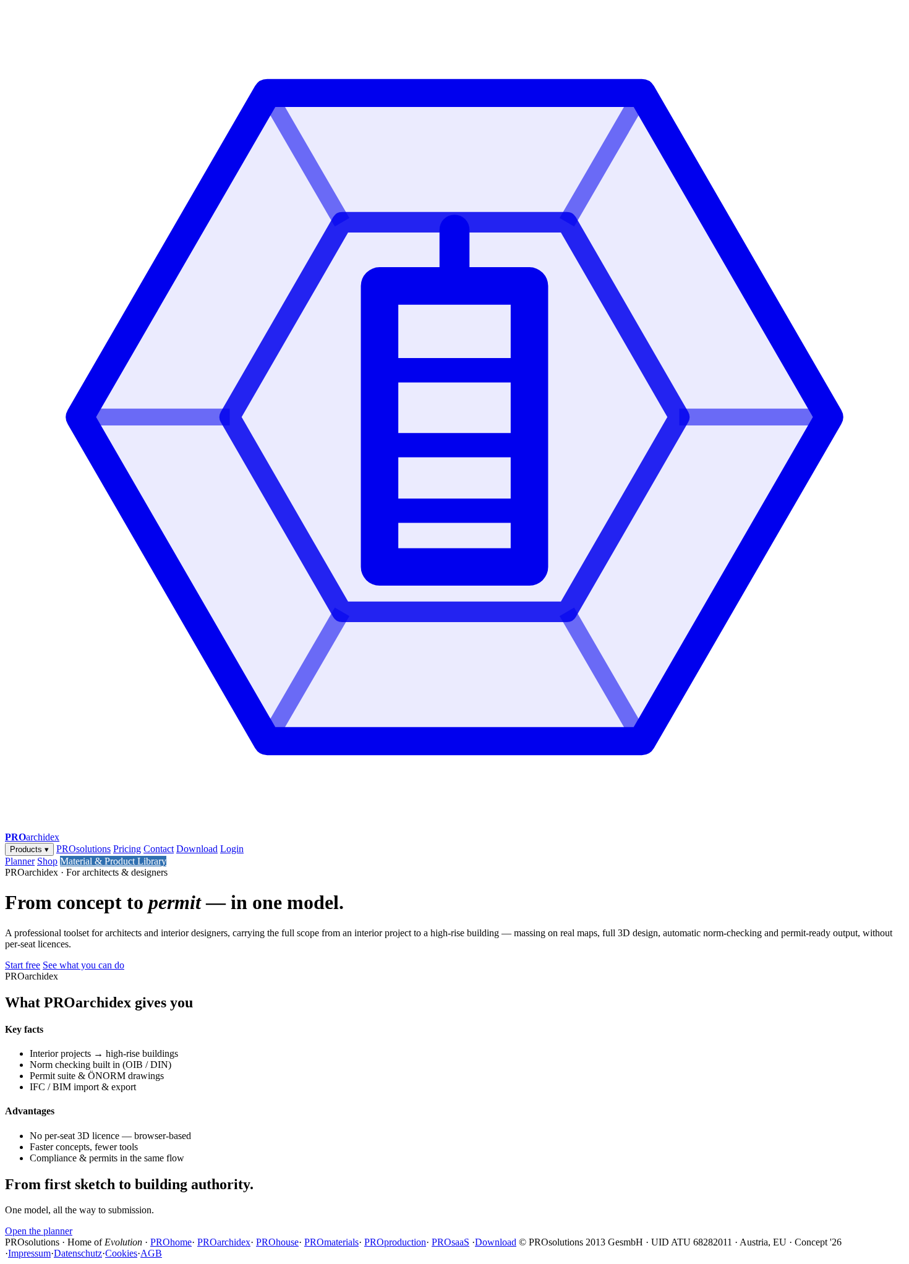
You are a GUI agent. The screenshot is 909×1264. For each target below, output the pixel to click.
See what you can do (83, 965)
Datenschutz (78, 1253)
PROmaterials (331, 1242)
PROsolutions (83, 848)
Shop (47, 861)
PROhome (171, 1242)
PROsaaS (450, 1242)
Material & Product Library (113, 861)
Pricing (127, 848)
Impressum (29, 1253)
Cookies (121, 1253)
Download (197, 848)
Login (232, 848)
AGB (151, 1253)
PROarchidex (223, 1242)
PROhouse (277, 1242)
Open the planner (38, 1231)
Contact (158, 848)
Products (29, 849)
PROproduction (395, 1242)
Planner (20, 861)
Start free (22, 965)
